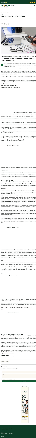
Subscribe (32, 2)
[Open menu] (34, 5)
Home (1, 12)
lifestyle (5, 12)
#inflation (3, 361)
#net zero (7, 361)
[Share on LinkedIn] (6, 24)
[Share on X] (4, 24)
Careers (2, 432)
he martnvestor (7, 5)
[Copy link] (8, 24)
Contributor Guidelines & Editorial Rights (7, 433)
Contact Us (2, 436)
